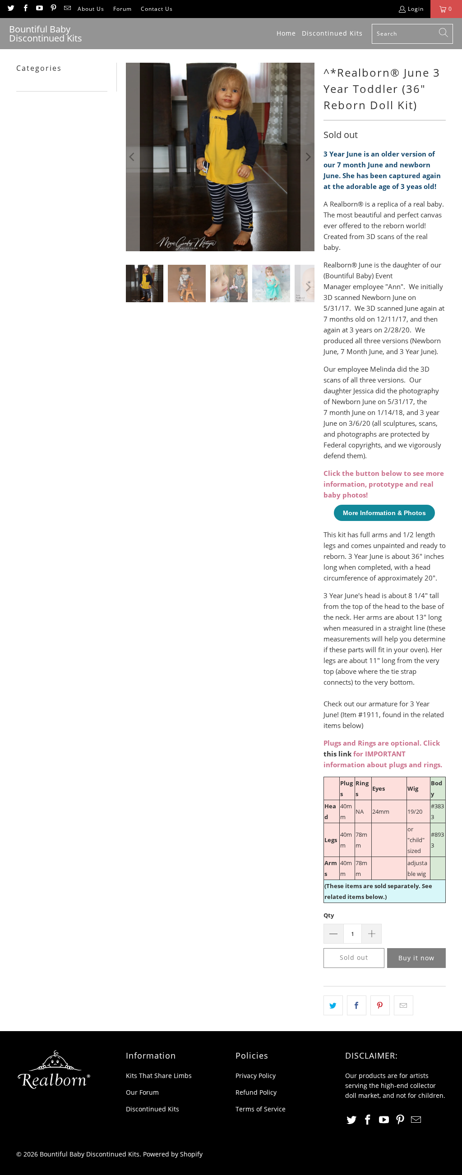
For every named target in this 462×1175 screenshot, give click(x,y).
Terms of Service (261, 1109)
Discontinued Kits (152, 1109)
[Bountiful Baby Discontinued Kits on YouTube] (39, 9)
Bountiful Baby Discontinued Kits (89, 1154)
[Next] (307, 157)
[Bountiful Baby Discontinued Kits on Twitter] (10, 9)
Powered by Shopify (173, 1154)
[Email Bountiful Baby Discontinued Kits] (67, 9)
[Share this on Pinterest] (380, 1005)
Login (416, 9)
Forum (122, 9)
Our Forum (142, 1092)
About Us (91, 9)
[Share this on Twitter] (333, 1005)
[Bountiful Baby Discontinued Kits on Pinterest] (53, 9)
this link (337, 753)
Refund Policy (256, 1092)
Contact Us (157, 9)
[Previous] (132, 157)
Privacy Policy (256, 1075)
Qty (328, 915)
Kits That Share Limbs (159, 1075)
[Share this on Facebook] (356, 1005)
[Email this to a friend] (403, 1005)
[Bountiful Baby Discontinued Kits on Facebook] (24, 9)
